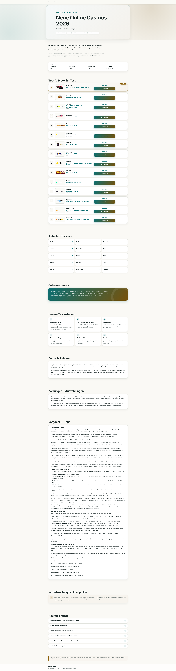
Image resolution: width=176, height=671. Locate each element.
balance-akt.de (52, 2)
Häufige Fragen (112, 68)
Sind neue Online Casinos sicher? (59, 625)
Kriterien (110, 66)
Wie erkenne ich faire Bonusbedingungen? (61, 630)
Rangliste (53, 66)
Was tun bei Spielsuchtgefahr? (58, 646)
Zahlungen (73, 68)
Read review (104, 85)
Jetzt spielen (104, 88)
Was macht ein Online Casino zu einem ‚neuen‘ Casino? (64, 620)
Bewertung (92, 66)
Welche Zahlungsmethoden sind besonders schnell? (64, 640)
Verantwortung (93, 68)
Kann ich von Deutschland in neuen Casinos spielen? (64, 635)
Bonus (53, 68)
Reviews (72, 66)
